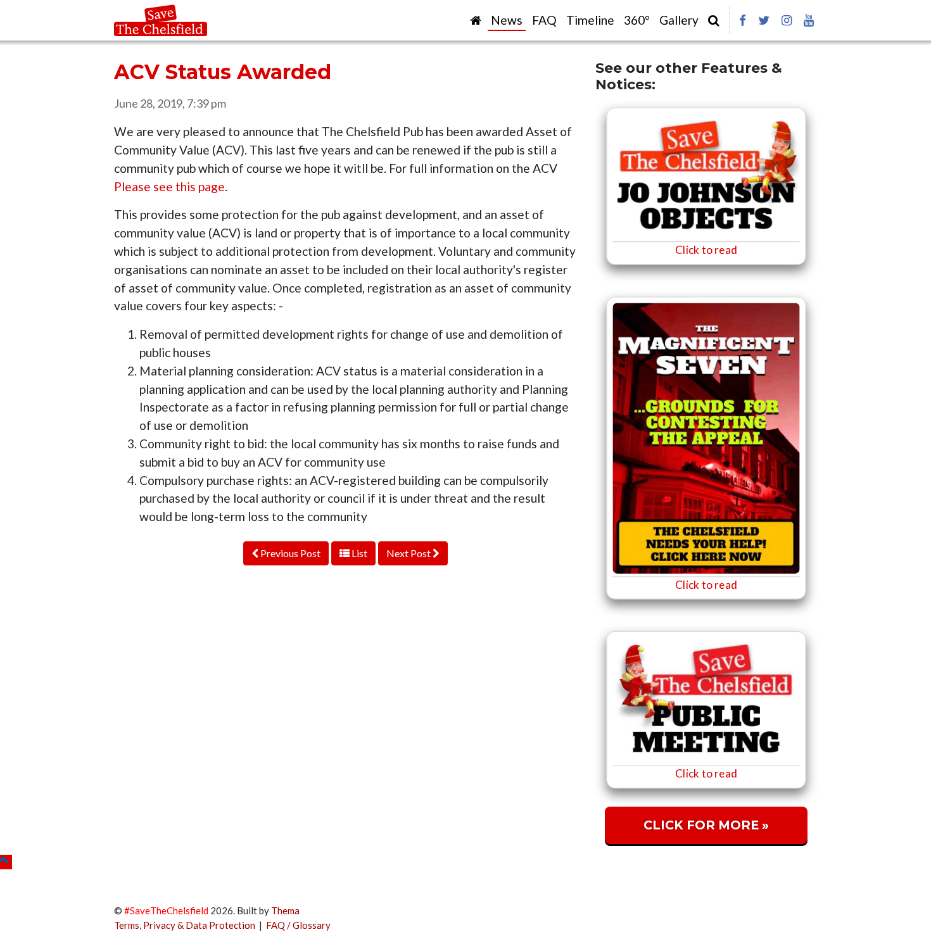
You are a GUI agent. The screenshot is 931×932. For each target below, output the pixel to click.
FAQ (544, 20)
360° (637, 20)
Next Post (409, 553)
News (506, 20)
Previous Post (289, 553)
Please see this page (169, 186)
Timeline (590, 20)
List (358, 553)
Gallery (679, 20)
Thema (285, 910)
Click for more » (706, 825)
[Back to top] (6, 862)
